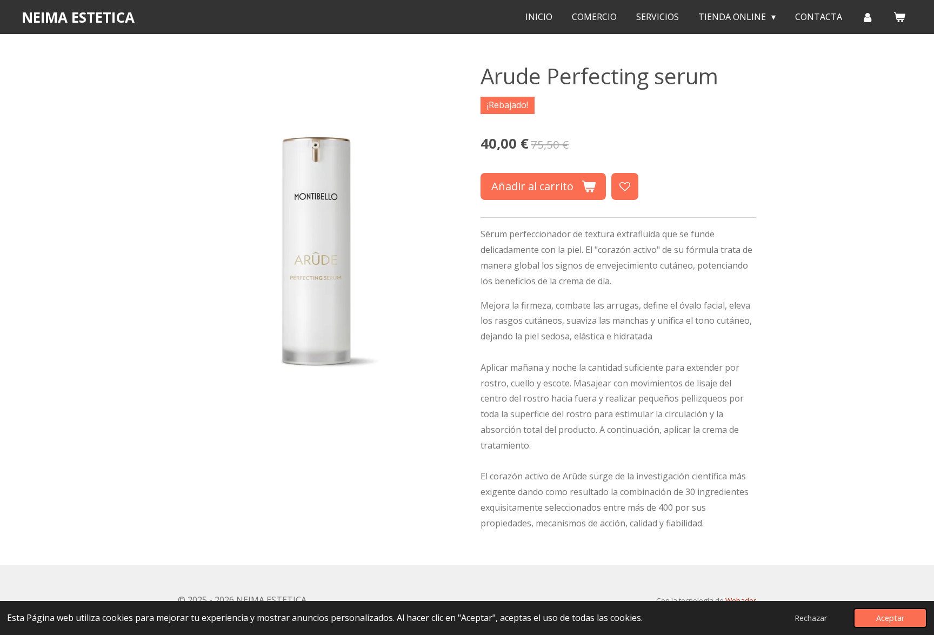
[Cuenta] (867, 16)
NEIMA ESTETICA (78, 17)
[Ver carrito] (899, 16)
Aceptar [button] (890, 618)
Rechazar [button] (811, 618)
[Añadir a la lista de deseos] (624, 186)
